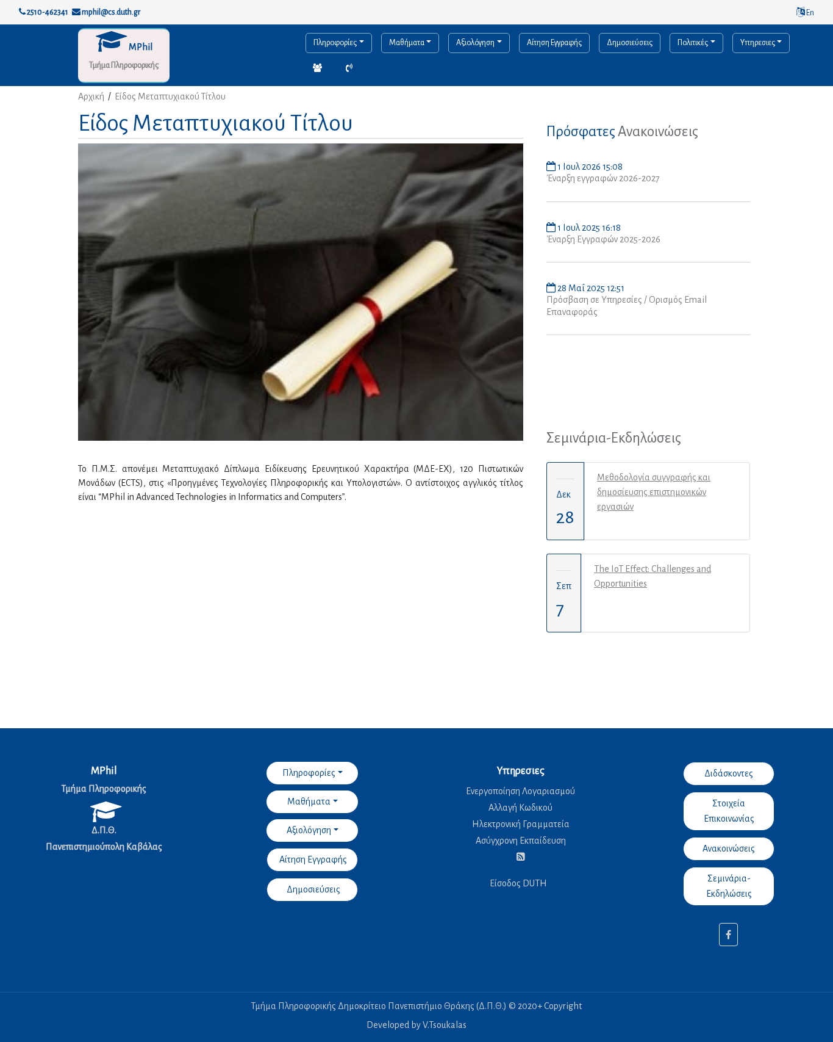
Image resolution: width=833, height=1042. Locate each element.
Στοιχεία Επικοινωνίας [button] (729, 810)
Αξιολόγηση (475, 42)
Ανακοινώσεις (658, 131)
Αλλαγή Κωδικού (520, 807)
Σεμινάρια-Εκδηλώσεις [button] (729, 886)
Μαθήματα (406, 42)
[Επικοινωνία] (317, 68)
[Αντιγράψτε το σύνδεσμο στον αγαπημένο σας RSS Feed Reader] (521, 857)
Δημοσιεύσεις (629, 42)
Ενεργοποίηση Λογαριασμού (520, 791)
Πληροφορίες (335, 42)
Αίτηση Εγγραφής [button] (312, 859)
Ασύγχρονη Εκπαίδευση (521, 840)
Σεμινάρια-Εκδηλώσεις (613, 438)
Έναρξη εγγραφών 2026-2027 (603, 178)
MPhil (140, 47)
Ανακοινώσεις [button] (729, 848)
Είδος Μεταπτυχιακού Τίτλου (170, 96)
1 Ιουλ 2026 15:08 (589, 167)
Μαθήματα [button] (309, 801)
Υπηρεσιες (757, 42)
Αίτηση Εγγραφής (554, 42)
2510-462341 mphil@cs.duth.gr (83, 12)
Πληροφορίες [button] (308, 773)
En (809, 13)
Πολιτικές (692, 42)
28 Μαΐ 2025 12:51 (590, 288)
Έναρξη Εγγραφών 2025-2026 (603, 239)
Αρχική (91, 96)
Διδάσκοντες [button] (728, 773)
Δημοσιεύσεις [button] (312, 889)
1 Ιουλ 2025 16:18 (588, 228)
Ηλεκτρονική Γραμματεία (521, 824)
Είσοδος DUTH (518, 883)
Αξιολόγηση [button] (309, 830)
